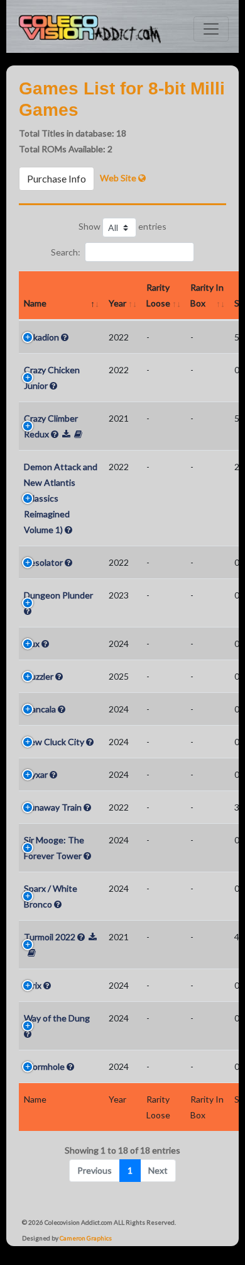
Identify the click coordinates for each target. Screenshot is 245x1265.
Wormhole (44, 1066)
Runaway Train (53, 807)
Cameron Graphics (86, 1238)
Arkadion (41, 337)
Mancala (40, 709)
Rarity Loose (158, 295)
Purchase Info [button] (56, 178)
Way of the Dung (57, 1018)
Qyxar (36, 774)
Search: (65, 252)
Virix (32, 985)
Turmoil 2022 (49, 936)
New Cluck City (54, 741)
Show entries (122, 226)
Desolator (43, 562)
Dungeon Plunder (58, 595)
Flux (32, 643)
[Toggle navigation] (211, 29)
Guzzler (38, 676)
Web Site (119, 177)
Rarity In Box (207, 295)
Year (117, 303)
